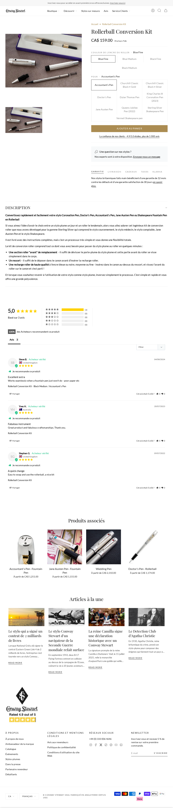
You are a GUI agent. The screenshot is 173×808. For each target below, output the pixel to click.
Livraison (114, 171)
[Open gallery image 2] (23, 120)
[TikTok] (105, 745)
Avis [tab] (12, 339)
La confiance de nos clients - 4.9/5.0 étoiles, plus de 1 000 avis (129, 136)
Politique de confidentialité (61, 747)
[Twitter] (100, 745)
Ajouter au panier (129, 128)
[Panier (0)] (166, 11)
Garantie (97, 171)
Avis (106, 10)
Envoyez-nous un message (146, 156)
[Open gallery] (43, 61)
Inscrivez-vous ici (117, 3)
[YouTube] (116, 745)
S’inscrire (161, 753)
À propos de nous (14, 738)
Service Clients (120, 10)
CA (9, 796)
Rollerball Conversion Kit (20, 386)
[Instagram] (90, 745)
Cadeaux (131, 171)
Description (18, 207)
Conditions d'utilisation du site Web (63, 754)
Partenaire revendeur (16, 769)
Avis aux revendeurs (57, 742)
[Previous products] (9, 550)
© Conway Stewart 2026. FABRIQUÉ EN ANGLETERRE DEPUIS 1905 (74, 796)
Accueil (94, 24)
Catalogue (10, 749)
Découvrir (69, 10)
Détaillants (11, 774)
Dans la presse (12, 764)
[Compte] (153, 11)
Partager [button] (16, 394)
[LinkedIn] (121, 745)
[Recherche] (159, 11)
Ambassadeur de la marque (19, 743)
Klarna (157, 171)
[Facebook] (95, 745)
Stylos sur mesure (90, 10)
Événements (11, 754)
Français (27, 796)
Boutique (52, 10)
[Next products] (163, 550)
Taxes (145, 171)
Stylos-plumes (12, 759)
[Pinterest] (111, 745)
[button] (158, 394)
